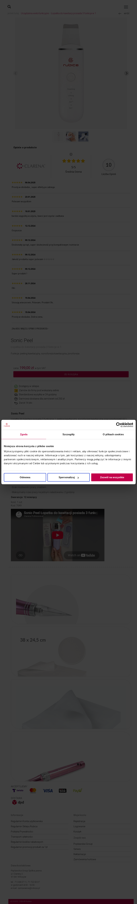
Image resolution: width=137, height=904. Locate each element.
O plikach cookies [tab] (113, 434)
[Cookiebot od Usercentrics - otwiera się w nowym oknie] (118, 424)
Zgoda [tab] (24, 434)
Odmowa (25, 477)
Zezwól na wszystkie (112, 477)
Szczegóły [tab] (68, 434)
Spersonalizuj (67, 477)
